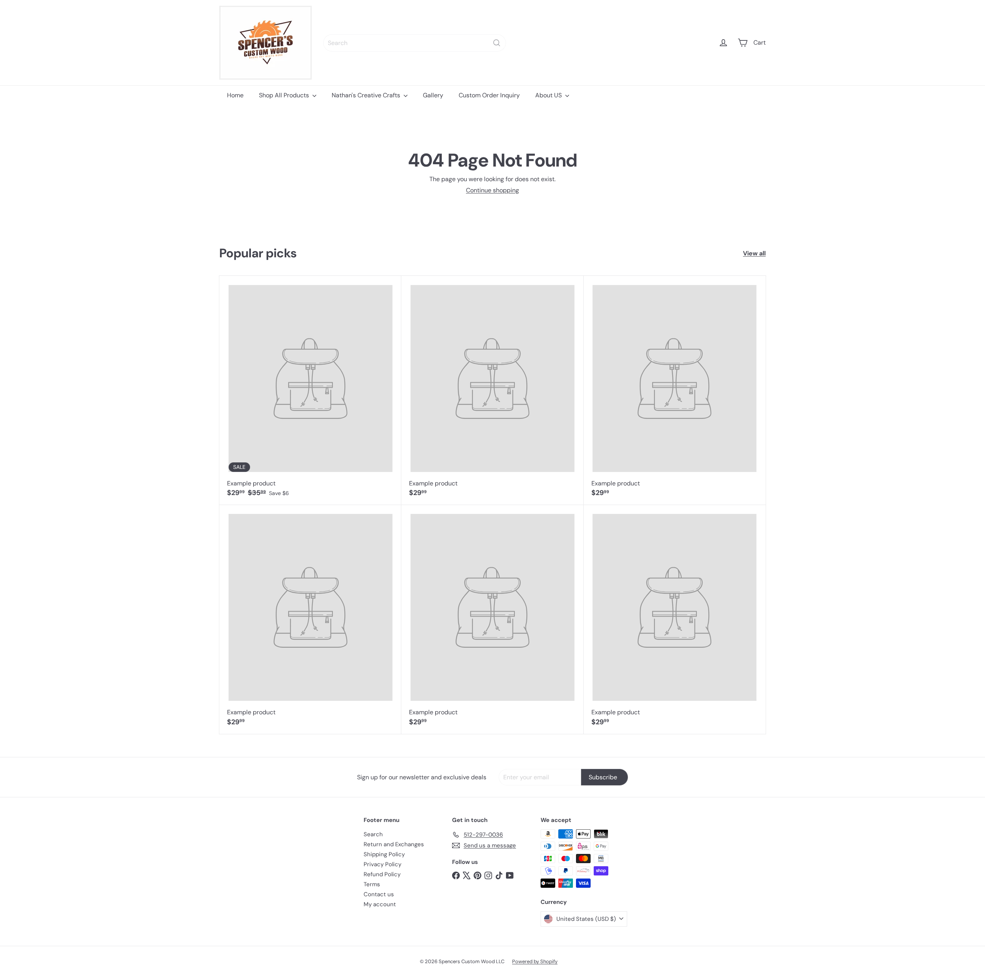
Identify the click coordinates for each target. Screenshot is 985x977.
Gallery (433, 95)
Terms (372, 884)
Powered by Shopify (535, 961)
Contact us (379, 894)
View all (754, 253)
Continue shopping (492, 190)
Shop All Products (285, 95)
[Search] (496, 43)
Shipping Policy (384, 854)
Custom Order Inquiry (489, 95)
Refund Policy (382, 874)
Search (373, 834)
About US (549, 95)
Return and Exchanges (394, 844)
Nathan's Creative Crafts (367, 95)
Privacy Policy (382, 864)
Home (235, 95)
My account (380, 904)
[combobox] (414, 43)
